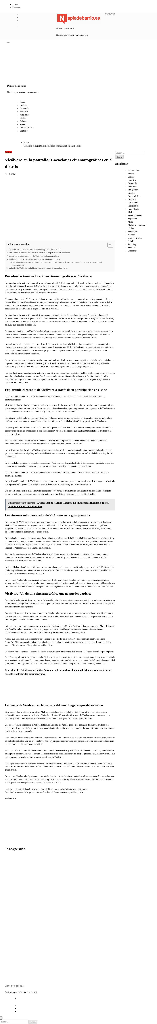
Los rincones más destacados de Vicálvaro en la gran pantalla (34, 256)
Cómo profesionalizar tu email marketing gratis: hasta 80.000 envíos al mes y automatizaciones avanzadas (26, 823)
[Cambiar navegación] (8, 42)
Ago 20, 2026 (39, 829)
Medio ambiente (135, 215)
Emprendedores (134, 196)
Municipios (24, 115)
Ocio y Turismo (27, 128)
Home (15, 4)
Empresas (24, 111)
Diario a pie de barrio (65, 28)
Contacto (16, 8)
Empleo (131, 193)
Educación (132, 186)
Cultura (131, 177)
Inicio (22, 102)
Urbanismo (132, 251)
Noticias (23, 105)
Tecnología (132, 244)
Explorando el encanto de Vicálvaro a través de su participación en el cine (39, 253)
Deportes (132, 180)
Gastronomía (133, 202)
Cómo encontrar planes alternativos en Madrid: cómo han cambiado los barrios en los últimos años (12, 960)
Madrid (23, 118)
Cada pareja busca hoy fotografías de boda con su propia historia (40, 817)
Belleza (23, 121)
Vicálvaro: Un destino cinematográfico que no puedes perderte (34, 259)
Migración (132, 219)
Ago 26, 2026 (9, 833)
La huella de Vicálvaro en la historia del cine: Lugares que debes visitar (38, 268)
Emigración (133, 190)
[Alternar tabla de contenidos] (108, 245)
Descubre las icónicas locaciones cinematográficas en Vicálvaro (35, 249)
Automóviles (133, 170)
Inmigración (133, 206)
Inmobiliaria (133, 209)
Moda (22, 124)
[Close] (1, 1018)
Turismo (131, 247)
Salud (130, 241)
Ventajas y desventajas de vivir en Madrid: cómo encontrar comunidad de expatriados (11, 931)
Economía (24, 108)
